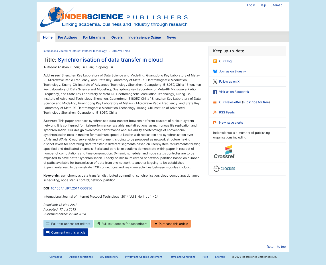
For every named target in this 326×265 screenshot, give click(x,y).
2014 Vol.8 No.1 (121, 51)
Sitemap (277, 5)
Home (48, 37)
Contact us (55, 256)
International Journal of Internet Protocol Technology (75, 51)
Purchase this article (173, 224)
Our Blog (225, 61)
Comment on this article (68, 232)
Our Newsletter (230, 102)
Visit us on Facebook (234, 92)
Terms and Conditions (182, 256)
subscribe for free (256, 102)
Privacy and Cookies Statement (143, 256)
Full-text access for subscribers (124, 224)
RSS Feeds (227, 112)
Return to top (276, 246)
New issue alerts (231, 122)
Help (262, 5)
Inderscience (144, 37)
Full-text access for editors (70, 224)
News (171, 37)
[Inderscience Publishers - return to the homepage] (114, 15)
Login (251, 5)
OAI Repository (109, 256)
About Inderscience (81, 256)
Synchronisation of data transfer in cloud (110, 59)
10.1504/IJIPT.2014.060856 (71, 188)
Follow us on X (229, 81)
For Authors (67, 37)
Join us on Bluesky (232, 71)
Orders (117, 37)
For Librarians (94, 37)
